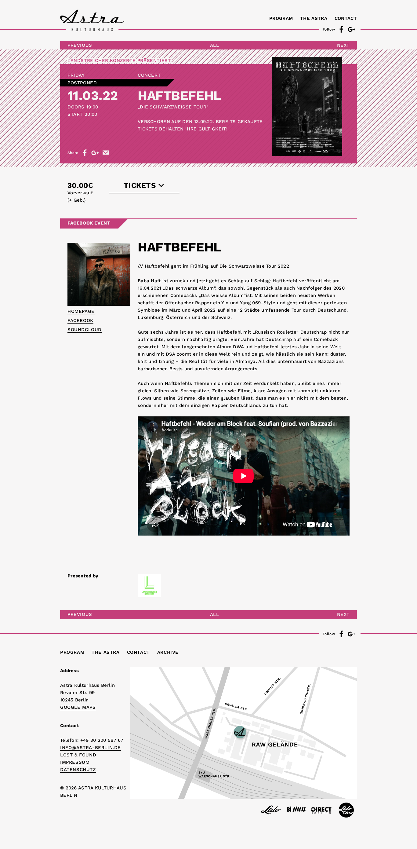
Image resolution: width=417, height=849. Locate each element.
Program (281, 18)
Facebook (80, 320)
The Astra (313, 18)
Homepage (81, 311)
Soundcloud (84, 329)
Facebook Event (88, 223)
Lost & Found (78, 755)
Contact (346, 18)
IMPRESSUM (74, 762)
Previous (79, 45)
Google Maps (78, 707)
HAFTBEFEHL (179, 95)
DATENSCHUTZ (78, 769)
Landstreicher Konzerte (101, 60)
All (214, 45)
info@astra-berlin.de (90, 747)
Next (343, 45)
